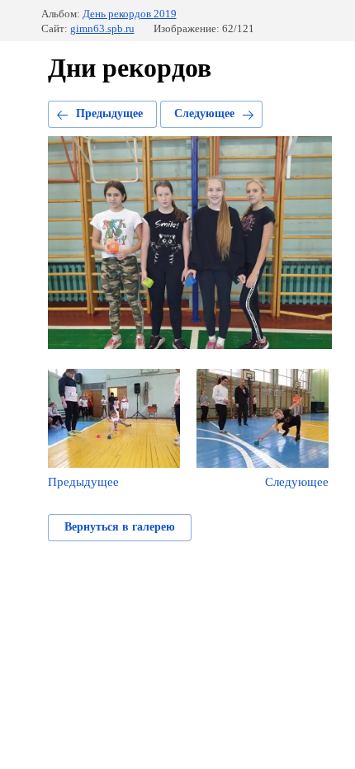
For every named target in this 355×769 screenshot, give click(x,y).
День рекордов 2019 (130, 13)
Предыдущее (109, 113)
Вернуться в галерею (119, 527)
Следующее (204, 113)
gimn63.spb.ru (102, 28)
